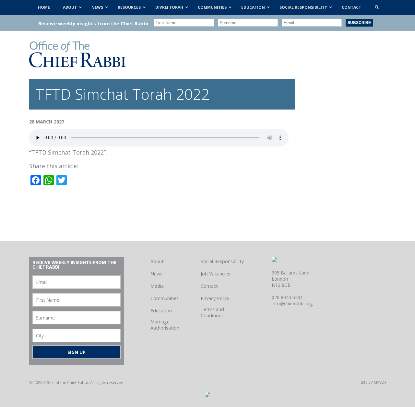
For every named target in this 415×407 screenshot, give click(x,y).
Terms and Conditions (212, 312)
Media (157, 286)
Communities (164, 298)
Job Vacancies (215, 274)
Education (161, 311)
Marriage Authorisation (164, 325)
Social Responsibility (222, 261)
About (157, 261)
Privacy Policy (215, 298)
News (156, 274)
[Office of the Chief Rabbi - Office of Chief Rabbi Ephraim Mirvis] (77, 65)
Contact (209, 286)
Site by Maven (373, 382)
